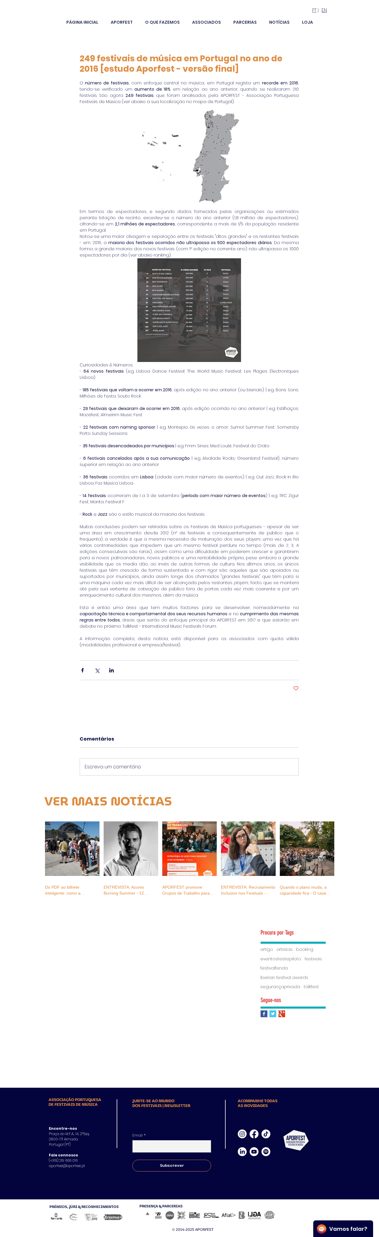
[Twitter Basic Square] (272, 1013)
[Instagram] (242, 1133)
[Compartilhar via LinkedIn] (111, 670)
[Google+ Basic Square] (281, 1013)
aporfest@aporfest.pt (67, 1165)
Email (139, 1135)
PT (314, 10)
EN (324, 10)
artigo (266, 949)
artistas (285, 949)
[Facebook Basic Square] (264, 1013)
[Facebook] (254, 1133)
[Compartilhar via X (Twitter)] (97, 670)
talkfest (311, 987)
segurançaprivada (280, 987)
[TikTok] (265, 1133)
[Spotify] (265, 1151)
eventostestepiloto (280, 959)
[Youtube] (254, 1151)
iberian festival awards (284, 977)
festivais (313, 959)
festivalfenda (274, 968)
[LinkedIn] (242, 1151)
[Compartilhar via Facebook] (82, 670)
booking (304, 949)
